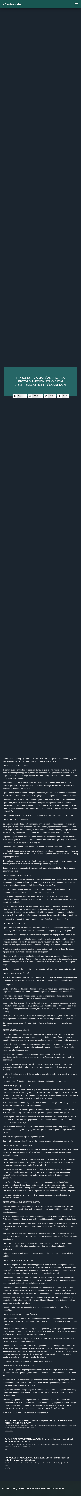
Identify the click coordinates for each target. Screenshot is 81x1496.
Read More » (9, 1431)
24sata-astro (12, 4)
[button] (76, 4)
